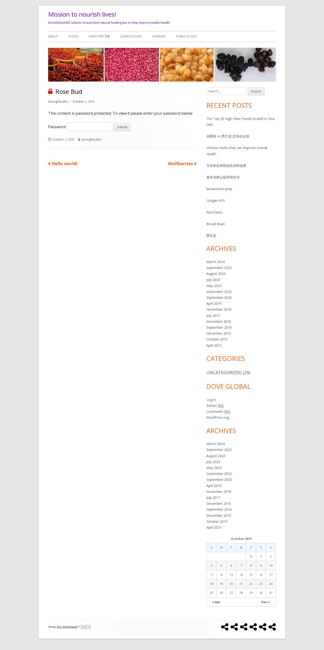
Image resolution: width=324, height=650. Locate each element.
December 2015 (218, 333)
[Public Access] (272, 627)
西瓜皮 (211, 235)
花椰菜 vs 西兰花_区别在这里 (228, 136)
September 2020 (219, 297)
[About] (224, 627)
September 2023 (219, 267)
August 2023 (216, 273)
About (53, 36)
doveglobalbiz (58, 101)
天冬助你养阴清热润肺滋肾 (226, 165)
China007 (159, 36)
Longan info (215, 200)
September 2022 (219, 291)
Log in (211, 399)
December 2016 (218, 321)
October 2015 (216, 339)
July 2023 (213, 279)
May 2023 (214, 285)
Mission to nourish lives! (82, 14)
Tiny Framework (67, 626)
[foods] (234, 627)
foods (73, 36)
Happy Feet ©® (99, 36)
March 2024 (215, 261)
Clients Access (131, 36)
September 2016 (219, 327)
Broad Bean (215, 224)
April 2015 (214, 345)
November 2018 (218, 309)
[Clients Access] (253, 627)
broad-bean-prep (219, 188)
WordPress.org (217, 417)
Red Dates (214, 212)
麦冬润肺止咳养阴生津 (223, 177)
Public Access (186, 36)
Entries (215, 405)
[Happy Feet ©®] (243, 627)
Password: (57, 126)
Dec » (265, 602)
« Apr (216, 602)
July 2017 (213, 315)
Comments (218, 411)
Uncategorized (224, 372)
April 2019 (214, 303)
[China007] (262, 627)
